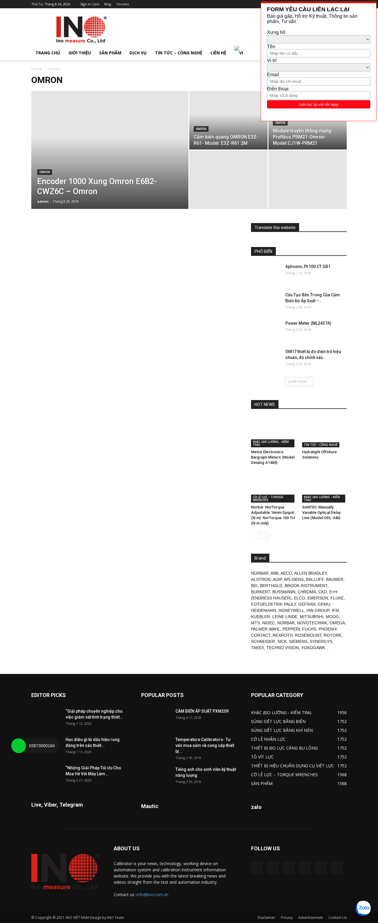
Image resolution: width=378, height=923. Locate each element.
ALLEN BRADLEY (310, 573)
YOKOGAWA (313, 647)
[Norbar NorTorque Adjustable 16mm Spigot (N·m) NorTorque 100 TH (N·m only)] (273, 487)
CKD (322, 591)
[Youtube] (337, 868)
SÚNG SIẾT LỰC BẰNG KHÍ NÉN (282, 730)
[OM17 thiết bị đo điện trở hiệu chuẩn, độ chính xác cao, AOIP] (266, 359)
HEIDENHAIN (263, 610)
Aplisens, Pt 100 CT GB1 (307, 266)
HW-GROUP (318, 610)
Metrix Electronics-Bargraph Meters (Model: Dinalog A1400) (273, 457)
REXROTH (283, 635)
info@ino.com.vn (152, 894)
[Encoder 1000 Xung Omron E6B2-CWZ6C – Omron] (109, 159)
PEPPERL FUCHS (299, 629)
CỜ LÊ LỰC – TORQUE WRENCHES (268, 498)
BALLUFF (315, 579)
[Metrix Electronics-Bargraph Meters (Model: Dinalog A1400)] (273, 432)
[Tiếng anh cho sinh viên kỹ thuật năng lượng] (156, 776)
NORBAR (259, 573)
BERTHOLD (271, 585)
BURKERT (260, 591)
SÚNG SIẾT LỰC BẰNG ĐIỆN (278, 721)
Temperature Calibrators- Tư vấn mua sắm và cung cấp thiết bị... (204, 745)
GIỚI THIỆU (80, 53)
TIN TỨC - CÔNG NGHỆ (321, 445)
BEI (254, 585)
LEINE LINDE (284, 616)
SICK (282, 641)
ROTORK (332, 635)
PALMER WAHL (265, 629)
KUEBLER (260, 616)
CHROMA (307, 591)
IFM (335, 610)
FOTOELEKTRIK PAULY (273, 604)
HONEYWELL (291, 610)
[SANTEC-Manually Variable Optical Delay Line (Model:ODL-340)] (324, 487)
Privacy (287, 917)
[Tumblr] (305, 868)
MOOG (332, 616)
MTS (255, 622)
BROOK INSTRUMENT (306, 585)
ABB (274, 573)
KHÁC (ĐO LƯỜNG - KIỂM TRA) (271, 443)
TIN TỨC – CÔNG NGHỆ (178, 53)
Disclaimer (266, 917)
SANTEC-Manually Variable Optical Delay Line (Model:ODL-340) (321, 512)
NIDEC (268, 622)
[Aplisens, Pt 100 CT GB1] (266, 274)
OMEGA (337, 622)
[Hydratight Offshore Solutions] (324, 432)
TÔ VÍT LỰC (262, 757)
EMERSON (317, 598)
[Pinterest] (289, 868)
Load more (297, 381)
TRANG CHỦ (47, 53)
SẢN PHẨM (110, 53)
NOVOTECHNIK (312, 622)
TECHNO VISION (282, 647)
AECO (286, 573)
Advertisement (310, 917)
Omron (44, 172)
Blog (107, 4)
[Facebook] (273, 868)
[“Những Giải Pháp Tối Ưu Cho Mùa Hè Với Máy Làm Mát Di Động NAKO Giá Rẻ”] (46, 775)
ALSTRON (261, 579)
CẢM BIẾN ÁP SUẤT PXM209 (202, 711)
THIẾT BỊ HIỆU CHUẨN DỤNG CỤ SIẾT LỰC (292, 765)
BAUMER (334, 579)
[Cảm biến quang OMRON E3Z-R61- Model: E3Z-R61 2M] (228, 120)
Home (36, 69)
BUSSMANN (283, 591)
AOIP (277, 579)
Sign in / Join (90, 4)
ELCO (299, 598)
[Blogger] (257, 868)
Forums (123, 4)
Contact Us (337, 917)
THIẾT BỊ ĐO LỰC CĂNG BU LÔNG (284, 748)
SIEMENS (298, 641)
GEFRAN (306, 604)
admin (43, 201)
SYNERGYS (321, 641)
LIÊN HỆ (218, 53)
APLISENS (294, 579)
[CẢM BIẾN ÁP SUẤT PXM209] (156, 718)
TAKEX (257, 647)
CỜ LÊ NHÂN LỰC (268, 739)
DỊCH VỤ (138, 53)
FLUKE (337, 598)
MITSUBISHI (311, 616)
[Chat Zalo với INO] (363, 908)
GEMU (324, 604)
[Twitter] (321, 868)
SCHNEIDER (263, 641)
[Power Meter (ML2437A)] (266, 330)
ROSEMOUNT (308, 635)
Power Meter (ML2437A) (308, 323)
